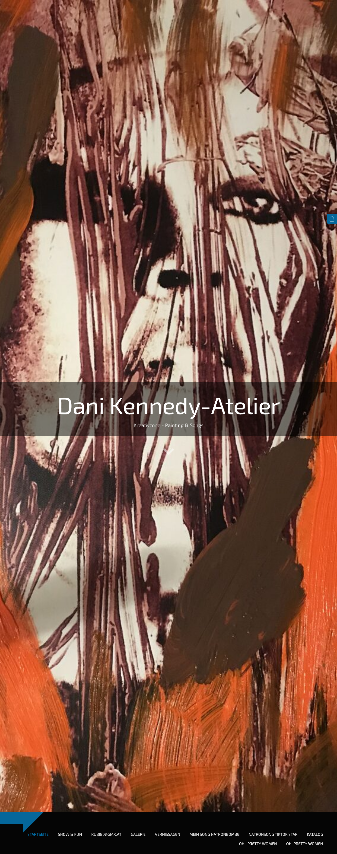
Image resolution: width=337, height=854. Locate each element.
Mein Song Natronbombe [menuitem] (214, 834)
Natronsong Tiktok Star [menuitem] (273, 834)
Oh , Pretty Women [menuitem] (258, 843)
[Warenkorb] (332, 219)
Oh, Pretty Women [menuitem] (304, 843)
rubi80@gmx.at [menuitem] (106, 834)
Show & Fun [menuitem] (70, 834)
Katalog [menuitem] (315, 834)
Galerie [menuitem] (138, 834)
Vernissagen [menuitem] (167, 834)
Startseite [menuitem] (38, 834)
